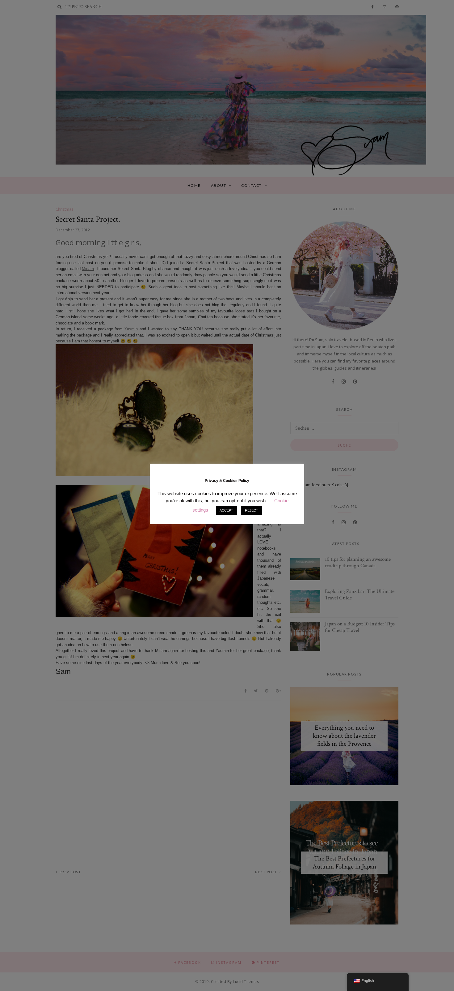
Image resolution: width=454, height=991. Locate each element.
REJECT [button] (251, 510)
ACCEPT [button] (226, 510)
